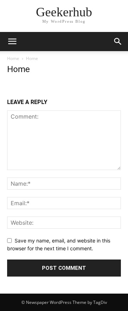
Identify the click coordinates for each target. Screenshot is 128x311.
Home (13, 58)
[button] (12, 41)
